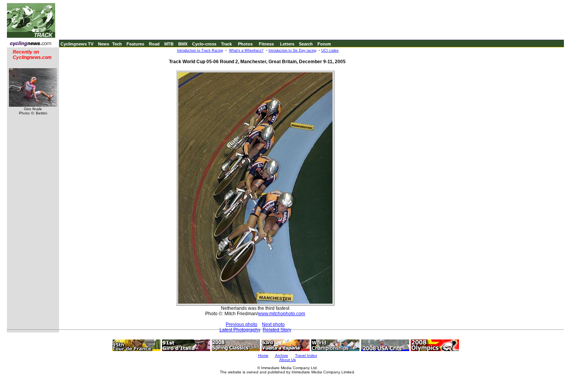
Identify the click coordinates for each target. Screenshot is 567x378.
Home (263, 355)
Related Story (277, 330)
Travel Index (306, 355)
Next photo (273, 324)
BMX (182, 44)
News (103, 44)
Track (226, 44)
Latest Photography (239, 330)
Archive (281, 355)
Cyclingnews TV (77, 44)
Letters (287, 44)
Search (306, 44)
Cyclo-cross (204, 44)
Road (154, 44)
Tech (117, 44)
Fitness (266, 44)
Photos (245, 44)
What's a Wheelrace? (246, 50)
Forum (324, 44)
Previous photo (241, 324)
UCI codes (330, 50)
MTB (169, 44)
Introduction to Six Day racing (292, 50)
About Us (287, 360)
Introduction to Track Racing (200, 50)
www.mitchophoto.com (281, 313)
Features (135, 44)
